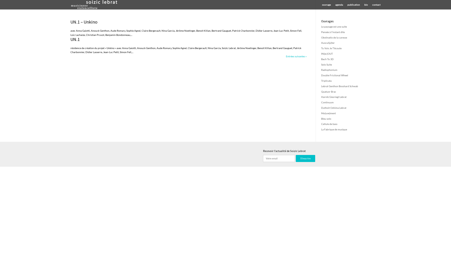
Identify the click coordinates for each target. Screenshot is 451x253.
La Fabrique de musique (334, 129)
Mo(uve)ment (328, 113)
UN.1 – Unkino (83, 22)
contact (376, 5)
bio (366, 5)
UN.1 (75, 39)
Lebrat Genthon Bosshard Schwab (339, 86)
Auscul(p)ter (328, 42)
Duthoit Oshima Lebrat (333, 107)
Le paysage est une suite (334, 26)
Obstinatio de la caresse (334, 37)
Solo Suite (326, 64)
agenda (339, 5)
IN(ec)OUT (327, 53)
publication (353, 5)
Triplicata (326, 80)
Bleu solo (326, 118)
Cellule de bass (329, 123)
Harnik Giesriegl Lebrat (334, 96)
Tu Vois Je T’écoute (331, 48)
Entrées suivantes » (296, 56)
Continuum (327, 102)
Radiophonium (329, 69)
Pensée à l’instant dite (333, 32)
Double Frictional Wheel (334, 75)
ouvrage (326, 5)
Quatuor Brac (328, 91)
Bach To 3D (327, 59)
